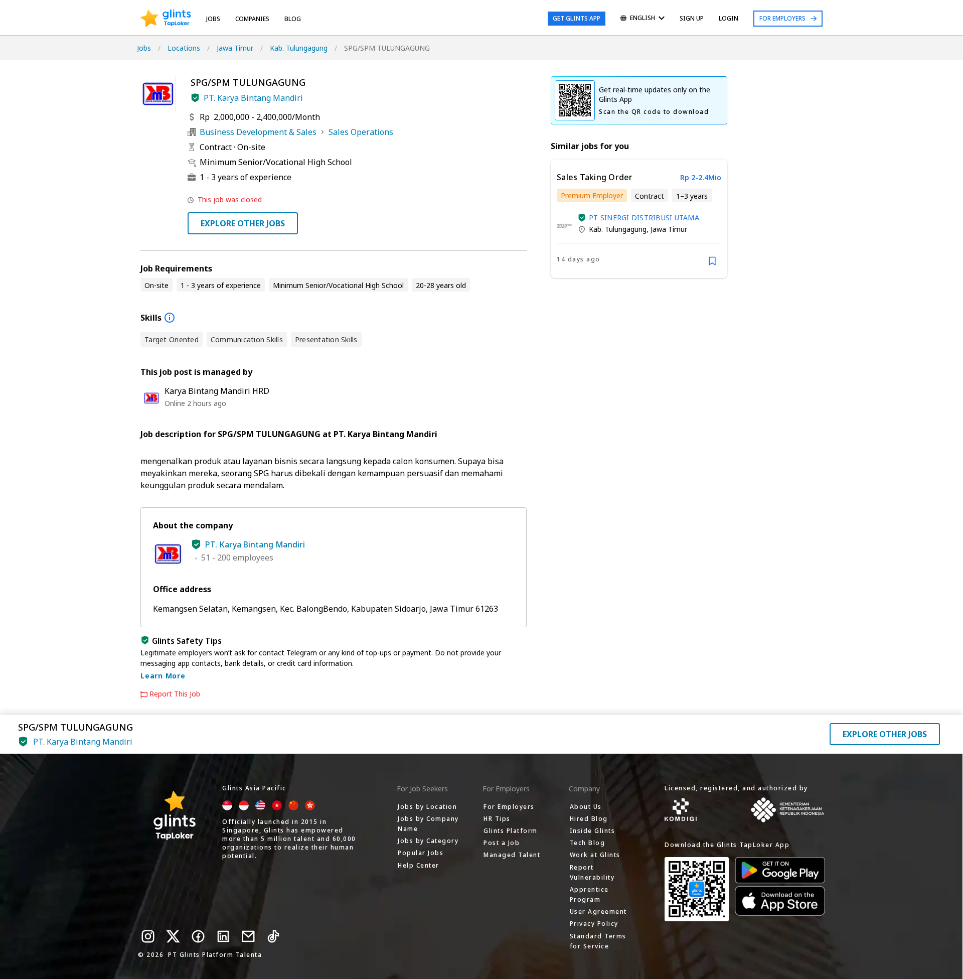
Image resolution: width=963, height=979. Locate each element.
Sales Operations (361, 131)
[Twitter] (173, 936)
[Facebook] (198, 936)
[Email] (248, 936)
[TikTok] (273, 936)
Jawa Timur (235, 48)
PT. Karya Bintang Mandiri (253, 97)
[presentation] (165, 19)
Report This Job (174, 694)
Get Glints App (576, 18)
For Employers (782, 18)
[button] (195, 97)
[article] (639, 219)
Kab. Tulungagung (299, 48)
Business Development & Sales (258, 131)
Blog (292, 19)
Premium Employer (592, 195)
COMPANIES (252, 19)
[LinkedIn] (223, 936)
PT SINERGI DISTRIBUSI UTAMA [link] (644, 217)
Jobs (213, 19)
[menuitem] (642, 19)
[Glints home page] (165, 19)
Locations (184, 48)
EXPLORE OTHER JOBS (243, 223)
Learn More (163, 675)
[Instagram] (148, 936)
